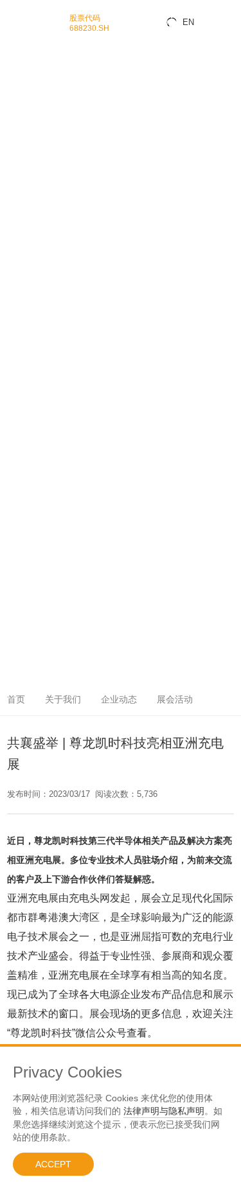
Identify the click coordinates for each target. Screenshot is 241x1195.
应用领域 (13, 271)
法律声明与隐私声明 (163, 1111)
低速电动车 (16, 379)
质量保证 (13, 476)
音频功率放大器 (22, 49)
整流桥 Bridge (20, 228)
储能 (6, 397)
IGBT (7, 264)
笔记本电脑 (16, 298)
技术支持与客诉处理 (29, 530)
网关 (6, 440)
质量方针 (13, 485)
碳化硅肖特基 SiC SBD (33, 184)
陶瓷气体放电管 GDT (30, 112)
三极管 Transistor (25, 246)
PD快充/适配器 (21, 467)
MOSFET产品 (20, 130)
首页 (16, 699)
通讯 (6, 431)
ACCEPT (53, 1164)
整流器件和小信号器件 (32, 201)
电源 (6, 458)
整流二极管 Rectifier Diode (38, 237)
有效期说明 (16, 521)
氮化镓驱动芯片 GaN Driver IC (43, 175)
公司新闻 (13, 539)
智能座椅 (13, 343)
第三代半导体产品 (25, 157)
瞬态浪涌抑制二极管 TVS (36, 85)
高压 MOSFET (21, 148)
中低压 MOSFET (24, 139)
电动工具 (13, 422)
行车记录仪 (16, 361)
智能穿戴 (13, 307)
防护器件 (13, 67)
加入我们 (13, 602)
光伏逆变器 (16, 388)
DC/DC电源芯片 (23, 58)
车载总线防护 (19, 334)
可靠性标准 (16, 512)
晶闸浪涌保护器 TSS (30, 103)
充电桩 (9, 413)
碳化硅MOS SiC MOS (31, 192)
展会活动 (13, 566)
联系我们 (13, 620)
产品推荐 (13, 557)
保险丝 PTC (17, 121)
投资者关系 (16, 611)
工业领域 (13, 370)
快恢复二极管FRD (25, 219)
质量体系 (13, 494)
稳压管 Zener (19, 94)
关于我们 (13, 575)
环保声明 (13, 503)
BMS (7, 406)
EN (188, 22)
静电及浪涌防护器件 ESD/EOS (44, 76)
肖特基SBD (16, 210)
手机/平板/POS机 (25, 289)
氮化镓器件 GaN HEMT (33, 166)
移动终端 (13, 280)
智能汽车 (13, 325)
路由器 (9, 449)
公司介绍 (13, 584)
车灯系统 (13, 352)
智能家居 (13, 316)
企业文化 (13, 593)
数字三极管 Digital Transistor (41, 255)
